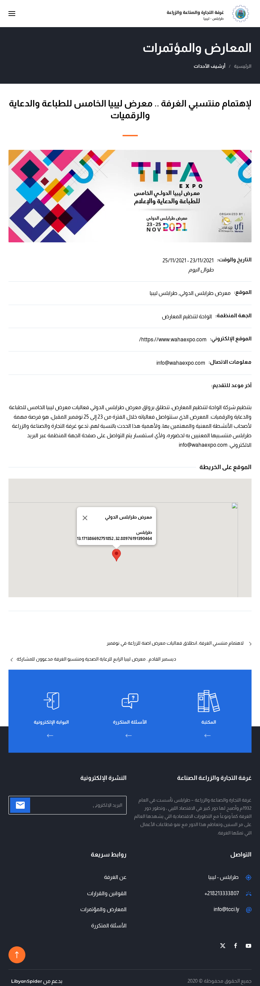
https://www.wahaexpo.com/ (173, 339)
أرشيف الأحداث (209, 66)
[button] (11, 13)
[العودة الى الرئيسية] (209, 13)
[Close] (85, 518)
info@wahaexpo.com (180, 363)
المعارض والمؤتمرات (103, 909)
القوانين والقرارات (107, 893)
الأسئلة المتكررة (109, 925)
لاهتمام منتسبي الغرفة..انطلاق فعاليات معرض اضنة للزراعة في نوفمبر (175, 643)
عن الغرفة (115, 877)
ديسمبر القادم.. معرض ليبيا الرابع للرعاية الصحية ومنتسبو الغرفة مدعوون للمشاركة (96, 659)
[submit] (20, 805)
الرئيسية (243, 66)
